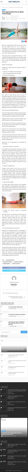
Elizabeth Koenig (3, 18)
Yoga (4, 9)
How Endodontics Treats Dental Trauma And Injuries (17, 361)
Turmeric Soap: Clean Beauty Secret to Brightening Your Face (16, 355)
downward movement (14, 18)
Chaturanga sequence (14, 17)
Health (3, 431)
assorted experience (15, 15)
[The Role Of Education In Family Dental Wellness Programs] (4, 374)
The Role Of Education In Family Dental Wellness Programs (16, 373)
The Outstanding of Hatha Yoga (15, 306)
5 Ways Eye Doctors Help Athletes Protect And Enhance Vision (16, 367)
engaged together (22, 18)
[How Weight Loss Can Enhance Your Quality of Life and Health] (4, 455)
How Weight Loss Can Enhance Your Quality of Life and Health (17, 456)
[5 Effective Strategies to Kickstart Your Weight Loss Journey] (4, 461)
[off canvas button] (1, 1)
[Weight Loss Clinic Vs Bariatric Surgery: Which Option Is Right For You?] (4, 446)
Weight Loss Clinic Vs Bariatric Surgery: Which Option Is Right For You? (17, 445)
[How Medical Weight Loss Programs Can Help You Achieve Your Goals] (4, 450)
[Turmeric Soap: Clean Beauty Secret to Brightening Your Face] (4, 356)
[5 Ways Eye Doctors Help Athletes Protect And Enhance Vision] (4, 368)
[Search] (26, 1)
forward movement (13, 19)
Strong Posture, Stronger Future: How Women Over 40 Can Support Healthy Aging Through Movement (13, 349)
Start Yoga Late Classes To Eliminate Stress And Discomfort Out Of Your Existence (16, 323)
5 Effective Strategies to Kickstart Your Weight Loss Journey (17, 462)
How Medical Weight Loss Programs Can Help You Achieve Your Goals (17, 451)
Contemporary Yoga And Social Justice (16, 314)
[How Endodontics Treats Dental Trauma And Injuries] (4, 362)
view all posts (14, 284)
